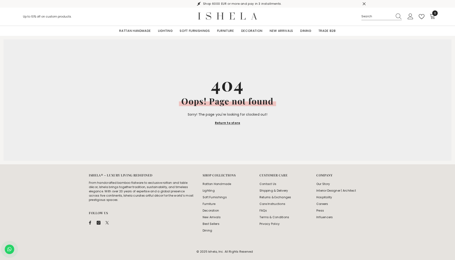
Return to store (227, 123)
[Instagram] (98, 222)
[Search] (381, 16)
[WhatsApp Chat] (9, 249)
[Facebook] (90, 222)
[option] (227, 4)
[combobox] (377, 16)
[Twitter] (107, 222)
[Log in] (410, 16)
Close (364, 4)
